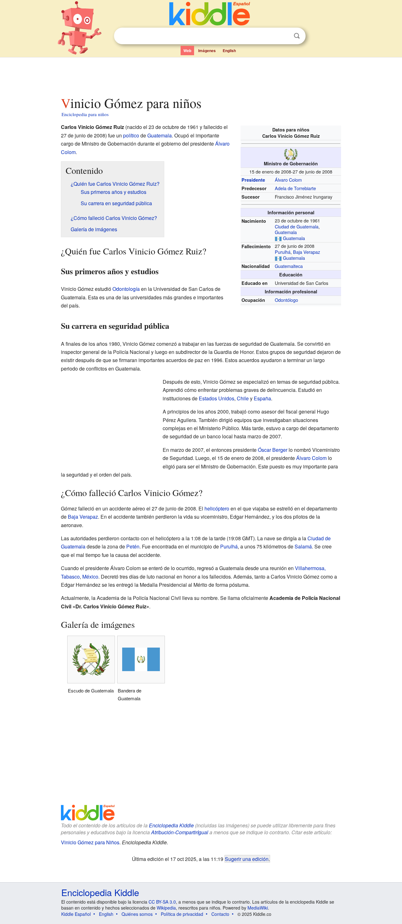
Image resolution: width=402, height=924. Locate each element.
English (229, 50)
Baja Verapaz (306, 251)
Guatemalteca (289, 266)
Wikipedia (166, 908)
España (262, 398)
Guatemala (286, 232)
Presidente (253, 180)
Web (187, 50)
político (131, 135)
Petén (132, 546)
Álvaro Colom (288, 179)
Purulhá (283, 251)
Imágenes (207, 50)
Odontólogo (286, 299)
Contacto (220, 914)
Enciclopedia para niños (85, 114)
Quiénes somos (137, 914)
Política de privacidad (182, 914)
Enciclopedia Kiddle (171, 825)
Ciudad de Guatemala (296, 226)
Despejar (284, 36)
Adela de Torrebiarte (295, 188)
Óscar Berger (272, 449)
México (90, 576)
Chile (243, 398)
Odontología (126, 288)
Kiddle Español (76, 914)
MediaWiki (257, 908)
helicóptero (216, 508)
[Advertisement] (200, 75)
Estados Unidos (216, 398)
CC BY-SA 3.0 (162, 902)
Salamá (303, 546)
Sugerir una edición (247, 858)
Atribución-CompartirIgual (179, 832)
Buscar (296, 36)
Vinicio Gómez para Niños (90, 842)
